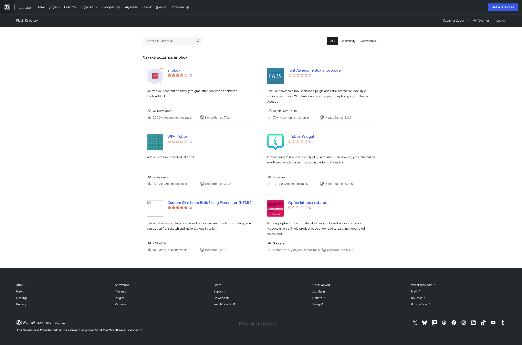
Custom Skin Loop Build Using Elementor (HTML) (209, 202)
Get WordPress (503, 7)
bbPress (418, 298)
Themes (120, 291)
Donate (319, 298)
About (20, 285)
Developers (222, 298)
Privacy (21, 304)
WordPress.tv (224, 304)
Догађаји (318, 291)
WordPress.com (423, 285)
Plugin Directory (27, 20)
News (20, 291)
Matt (416, 291)
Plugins (120, 298)
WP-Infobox (177, 136)
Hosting (21, 298)
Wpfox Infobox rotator (307, 202)
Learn (217, 285)
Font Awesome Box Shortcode (314, 70)
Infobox (173, 70)
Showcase (122, 285)
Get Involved (321, 285)
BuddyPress (421, 304)
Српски (60, 323)
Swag (317, 304)
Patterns (120, 304)
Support (219, 291)
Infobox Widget (301, 136)
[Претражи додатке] (198, 41)
